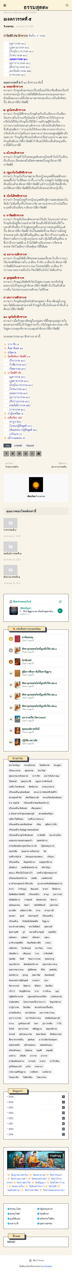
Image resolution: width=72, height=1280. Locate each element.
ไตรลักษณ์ (26, 948)
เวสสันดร (34, 1072)
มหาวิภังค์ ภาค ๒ (33, 1018)
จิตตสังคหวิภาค (31, 964)
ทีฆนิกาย (56, 889)
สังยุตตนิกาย (29, 862)
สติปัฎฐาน (37, 1028)
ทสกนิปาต (13, 975)
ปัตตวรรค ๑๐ (17, 368)
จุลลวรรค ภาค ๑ (49, 964)
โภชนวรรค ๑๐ (18, 389)
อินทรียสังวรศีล (34, 942)
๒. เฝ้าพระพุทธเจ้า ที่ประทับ (21, 883)
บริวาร (12, 991)
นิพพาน (26, 985)
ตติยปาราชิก (26, 910)
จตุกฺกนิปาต (14, 964)
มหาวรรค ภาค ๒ (47, 1012)
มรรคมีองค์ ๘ (15, 1012)
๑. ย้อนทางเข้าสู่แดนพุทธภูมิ (21, 813)
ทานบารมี (49, 910)
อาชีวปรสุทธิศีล (16, 942)
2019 (36, 1134)
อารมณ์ (31, 1061)
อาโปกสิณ (54, 1061)
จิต (45, 851)
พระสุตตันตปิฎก (46, 813)
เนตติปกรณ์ (46, 878)
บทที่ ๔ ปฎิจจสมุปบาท (47, 872)
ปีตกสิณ (26, 1007)
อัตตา (27, 905)
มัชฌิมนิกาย (14, 899)
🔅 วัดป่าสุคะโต (21, 1182)
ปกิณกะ (50, 856)
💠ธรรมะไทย (14, 1208)
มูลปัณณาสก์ (24, 1023)
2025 (36, 1102)
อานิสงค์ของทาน (16, 1061)
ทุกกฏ (25, 975)
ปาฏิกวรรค (14, 1007)
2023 (36, 1112)
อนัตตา (24, 937)
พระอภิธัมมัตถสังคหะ (52, 797)
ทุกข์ (22, 915)
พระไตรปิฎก (14, 765)
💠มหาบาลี (12, 1223)
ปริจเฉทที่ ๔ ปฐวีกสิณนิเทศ (21, 835)
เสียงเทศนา (36, 808)
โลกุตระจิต (14, 1077)
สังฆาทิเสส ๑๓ (15, 348)
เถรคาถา (39, 1066)
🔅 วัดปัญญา (38, 1182)
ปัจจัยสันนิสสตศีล (30, 921)
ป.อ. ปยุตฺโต (14, 802)
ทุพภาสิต (36, 975)
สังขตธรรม (41, 899)
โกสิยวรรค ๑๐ (18, 364)
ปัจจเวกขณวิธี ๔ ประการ (34, 1002)
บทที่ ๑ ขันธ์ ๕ (15, 856)
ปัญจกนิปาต (55, 1002)
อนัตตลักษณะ (46, 1045)
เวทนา (48, 942)
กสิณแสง (27, 953)
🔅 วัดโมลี (50, 1186)
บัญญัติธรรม (24, 991)
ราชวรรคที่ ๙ (10, 529)
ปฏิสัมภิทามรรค (16, 996)
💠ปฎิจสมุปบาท (45, 1208)
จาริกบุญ (22, 889)
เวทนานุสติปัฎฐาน (17, 1072)
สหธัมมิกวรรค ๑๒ (20, 405)
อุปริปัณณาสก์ (15, 1066)
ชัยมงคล (34, 889)
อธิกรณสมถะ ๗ (16, 438)
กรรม (49, 948)
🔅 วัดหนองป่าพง (37, 1178)
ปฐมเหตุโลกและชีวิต (37, 996)
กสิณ (39, 824)
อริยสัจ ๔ (13, 867)
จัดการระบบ (38, 1260)
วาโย (59, 1023)
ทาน (38, 910)
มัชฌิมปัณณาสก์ (52, 1018)
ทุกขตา (12, 915)
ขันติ (22, 959)
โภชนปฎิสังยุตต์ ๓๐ (20, 425)
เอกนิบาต (46, 1072)
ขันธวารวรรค (34, 959)
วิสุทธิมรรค (44, 765)
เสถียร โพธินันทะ (16, 819)
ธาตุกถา (36, 980)
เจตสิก (34, 878)
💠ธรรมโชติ (13, 1213)
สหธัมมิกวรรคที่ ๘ (12, 553)
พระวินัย (41, 770)
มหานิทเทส (30, 1012)
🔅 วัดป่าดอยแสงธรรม (51, 1190)
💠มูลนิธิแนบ (13, 1218)
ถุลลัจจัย (53, 969)
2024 (36, 1107)
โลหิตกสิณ (27, 1077)
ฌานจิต (12, 910)
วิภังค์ (11, 1028)
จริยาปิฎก (46, 867)
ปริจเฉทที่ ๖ (47, 915)
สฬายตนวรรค (25, 1034)
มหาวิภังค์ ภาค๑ (51, 776)
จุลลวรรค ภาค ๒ (16, 969)
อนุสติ (39, 1050)
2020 (36, 1129)
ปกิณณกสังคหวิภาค (18, 878)
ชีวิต (43, 969)
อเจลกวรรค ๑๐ (18, 393)
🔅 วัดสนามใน (16, 1186)
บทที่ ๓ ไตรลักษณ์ (16, 786)
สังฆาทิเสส (41, 1034)
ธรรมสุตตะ (36, 7)
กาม (37, 953)
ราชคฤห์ (28, 899)
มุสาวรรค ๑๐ (17, 377)
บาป (37, 991)
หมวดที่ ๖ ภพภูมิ (36, 932)
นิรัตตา (38, 985)
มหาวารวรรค (15, 1018)
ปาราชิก (36, 776)
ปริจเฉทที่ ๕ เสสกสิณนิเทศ (20, 824)
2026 (36, 1096)
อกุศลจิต (52, 932)
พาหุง (46, 894)
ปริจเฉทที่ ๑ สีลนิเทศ (18, 808)
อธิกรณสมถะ (30, 1045)
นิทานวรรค (14, 985)
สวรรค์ (12, 1034)
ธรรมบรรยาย (48, 786)
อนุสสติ (49, 1050)
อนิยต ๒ (12, 352)
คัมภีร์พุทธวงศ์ (32, 797)
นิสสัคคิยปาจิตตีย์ (17, 894)
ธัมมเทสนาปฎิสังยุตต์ (18, 980)
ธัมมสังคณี (49, 975)
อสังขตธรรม (14, 905)
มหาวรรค (57, 894)
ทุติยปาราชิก (51, 824)
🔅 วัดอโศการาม (55, 1182)
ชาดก (45, 889)
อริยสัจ (23, 1055)
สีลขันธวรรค (55, 1034)
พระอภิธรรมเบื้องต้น (44, 1007)
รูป (24, 932)
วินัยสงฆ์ (17, 12)
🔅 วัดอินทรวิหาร (34, 1186)
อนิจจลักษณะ (15, 1050)
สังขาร (53, 899)
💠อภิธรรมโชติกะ (46, 1218)
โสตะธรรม (41, 1077)
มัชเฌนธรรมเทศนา (34, 856)
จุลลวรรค (54, 905)
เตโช (28, 1066)
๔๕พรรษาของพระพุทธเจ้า (21, 840)
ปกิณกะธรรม (14, 770)
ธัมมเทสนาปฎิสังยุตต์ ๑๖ (23, 429)
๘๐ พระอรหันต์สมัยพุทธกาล (49, 883)
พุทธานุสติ (13, 932)
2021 (37, 1123)
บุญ (57, 991)
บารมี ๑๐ (47, 991)
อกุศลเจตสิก (14, 1045)
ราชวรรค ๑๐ (17, 409)
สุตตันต (31, 1039)
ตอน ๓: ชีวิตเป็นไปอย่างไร (21, 872)
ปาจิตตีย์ (18, 445)
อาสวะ (43, 1061)
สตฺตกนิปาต (51, 1028)
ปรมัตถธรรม (56, 996)
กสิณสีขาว (13, 953)
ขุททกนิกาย (42, 840)
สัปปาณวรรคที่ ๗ (11, 577)
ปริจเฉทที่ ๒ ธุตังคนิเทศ (19, 792)
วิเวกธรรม (9, 26)
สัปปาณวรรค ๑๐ (19, 401)
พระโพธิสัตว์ (34, 926)
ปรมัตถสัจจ (14, 1002)
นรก (46, 980)
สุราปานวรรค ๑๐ (19, 397)
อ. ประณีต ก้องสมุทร (48, 1039)
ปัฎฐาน (45, 921)
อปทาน (12, 1055)
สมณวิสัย (13, 851)
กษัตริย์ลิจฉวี (39, 905)
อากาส (44, 1055)
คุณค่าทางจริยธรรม (30, 851)
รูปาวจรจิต (47, 1023)
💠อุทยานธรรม (44, 1223)
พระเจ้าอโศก (55, 835)
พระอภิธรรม (29, 765)
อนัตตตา (13, 937)
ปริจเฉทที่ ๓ (34, 894)
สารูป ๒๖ (15, 421)
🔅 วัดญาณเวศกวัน (17, 1174)
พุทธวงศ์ (48, 926)
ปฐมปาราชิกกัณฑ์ (43, 781)
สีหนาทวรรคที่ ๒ (16, 1039)
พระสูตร (57, 765)
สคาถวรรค (23, 1028)
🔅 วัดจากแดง (53, 1174)
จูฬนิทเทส (32, 969)
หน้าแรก (7, 12)
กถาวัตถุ (39, 948)
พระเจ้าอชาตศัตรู (17, 926)
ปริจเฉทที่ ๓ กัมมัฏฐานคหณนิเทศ (23, 829)
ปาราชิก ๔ (13, 344)
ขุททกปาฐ (49, 959)
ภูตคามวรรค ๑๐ (19, 381)
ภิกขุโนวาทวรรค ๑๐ (21, 385)
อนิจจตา (36, 937)
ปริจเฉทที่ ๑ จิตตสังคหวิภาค (36, 802)
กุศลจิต (12, 959)
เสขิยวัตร (13, 948)
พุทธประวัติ (26, 781)
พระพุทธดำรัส (15, 797)
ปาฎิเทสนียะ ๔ (15, 413)
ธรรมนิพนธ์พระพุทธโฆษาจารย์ (23, 846)
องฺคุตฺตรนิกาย (45, 862)
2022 (36, 1118)
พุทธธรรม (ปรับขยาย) (18, 776)
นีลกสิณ (48, 985)
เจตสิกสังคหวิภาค (29, 867)
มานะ (11, 1023)
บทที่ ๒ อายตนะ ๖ (36, 819)
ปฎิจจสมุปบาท (47, 846)
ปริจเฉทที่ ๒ (14, 862)
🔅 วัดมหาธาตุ (37, 1174)
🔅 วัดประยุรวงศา (16, 1178)
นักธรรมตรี (33, 915)
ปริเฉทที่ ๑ (13, 921)
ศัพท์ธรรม (33, 786)
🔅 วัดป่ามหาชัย (29, 1190)
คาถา (11, 889)
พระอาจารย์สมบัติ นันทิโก (45, 792)
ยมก (36, 1023)
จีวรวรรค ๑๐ (17, 360)
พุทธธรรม (29, 770)
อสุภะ (46, 937)
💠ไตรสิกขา (43, 1213)
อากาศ (33, 1055)
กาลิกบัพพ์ (47, 953)
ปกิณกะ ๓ (15, 434)
